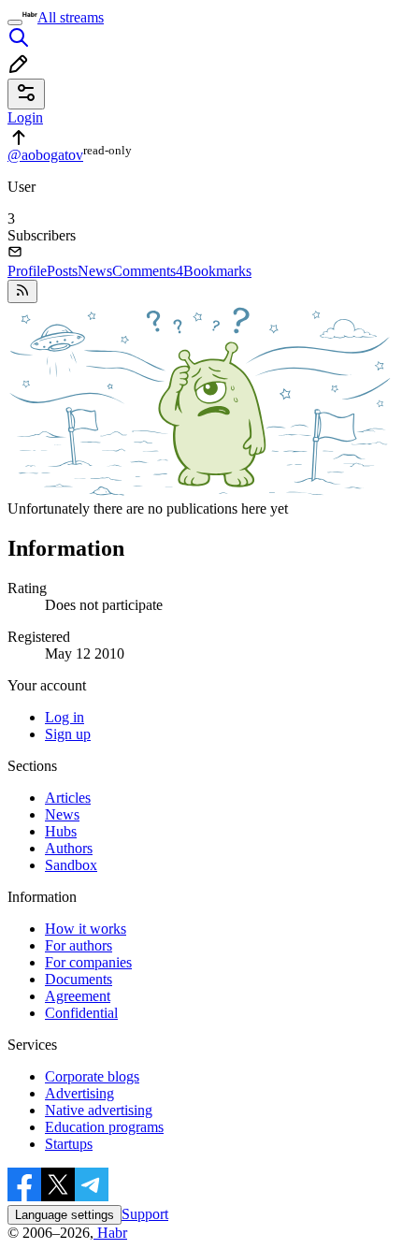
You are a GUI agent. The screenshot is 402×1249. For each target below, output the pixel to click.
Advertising (79, 1093)
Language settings (64, 1215)
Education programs (104, 1127)
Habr (110, 1233)
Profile (27, 271)
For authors (78, 945)
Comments (147, 271)
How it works (85, 929)
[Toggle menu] (14, 22)
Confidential (81, 1013)
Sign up (68, 734)
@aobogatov (45, 155)
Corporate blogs (92, 1076)
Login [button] (25, 117)
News (95, 271)
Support (145, 1214)
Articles (68, 798)
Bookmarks (217, 271)
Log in (64, 717)
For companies (88, 962)
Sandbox (71, 865)
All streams (70, 17)
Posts (62, 271)
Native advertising (98, 1110)
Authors (69, 848)
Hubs (61, 831)
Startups (69, 1144)
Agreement (77, 996)
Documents (78, 979)
